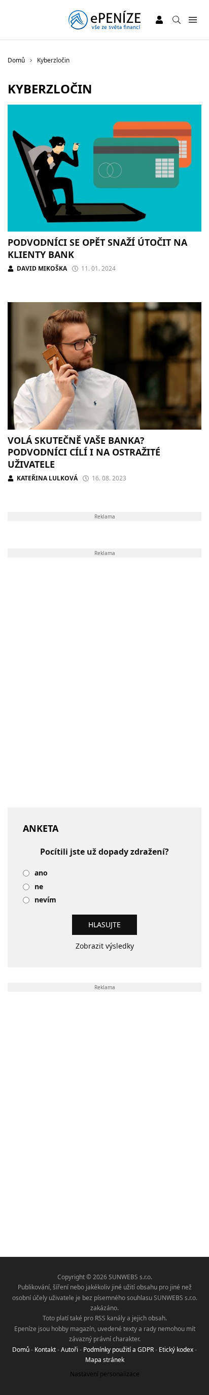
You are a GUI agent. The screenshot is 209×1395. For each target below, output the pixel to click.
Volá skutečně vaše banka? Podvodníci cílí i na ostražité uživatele (84, 452)
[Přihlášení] (159, 20)
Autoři (69, 1349)
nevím (45, 900)
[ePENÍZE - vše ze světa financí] (104, 19)
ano (41, 873)
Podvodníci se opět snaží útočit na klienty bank (97, 248)
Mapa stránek (104, 1359)
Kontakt (45, 1349)
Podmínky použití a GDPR (118, 1349)
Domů (20, 1349)
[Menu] (192, 20)
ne (38, 887)
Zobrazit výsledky (105, 946)
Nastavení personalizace (105, 1374)
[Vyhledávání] (176, 19)
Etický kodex (176, 1349)
